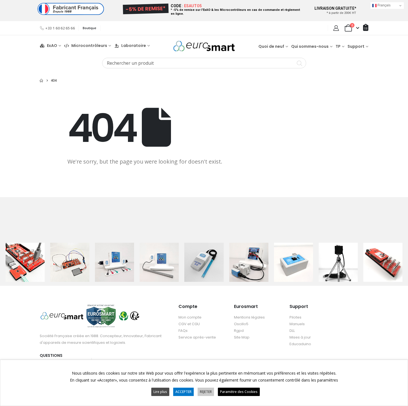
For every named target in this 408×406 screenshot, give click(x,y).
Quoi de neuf (271, 46)
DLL (292, 330)
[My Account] (336, 28)
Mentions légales (249, 317)
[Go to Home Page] (41, 80)
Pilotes (295, 317)
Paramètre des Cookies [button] (239, 391)
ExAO (52, 46)
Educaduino (300, 344)
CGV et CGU (189, 324)
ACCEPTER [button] (183, 391)
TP (338, 46)
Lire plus (160, 391)
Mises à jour (300, 337)
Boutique (89, 28)
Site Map (242, 337)
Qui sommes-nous (310, 46)
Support (355, 46)
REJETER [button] (206, 391)
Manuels (297, 324)
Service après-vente (197, 337)
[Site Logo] (204, 46)
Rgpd (239, 330)
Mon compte (190, 317)
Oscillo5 (241, 324)
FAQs (183, 330)
